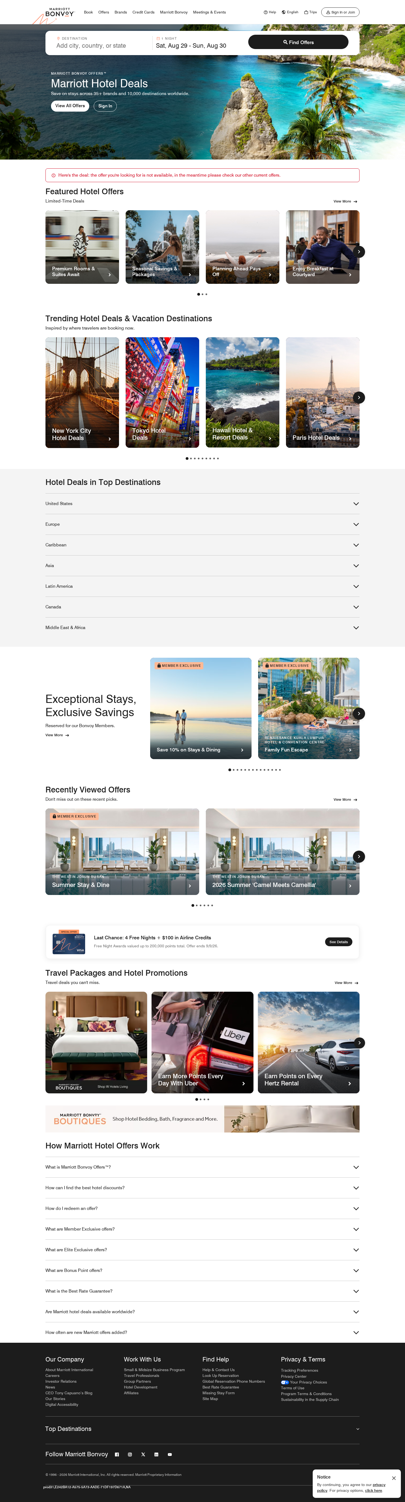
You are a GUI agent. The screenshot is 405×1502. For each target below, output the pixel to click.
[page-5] (202, 458)
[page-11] (268, 770)
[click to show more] (359, 252)
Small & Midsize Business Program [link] (154, 1370)
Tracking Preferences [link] (299, 1370)
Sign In (105, 106)
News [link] (50, 1387)
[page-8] (214, 458)
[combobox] (102, 43)
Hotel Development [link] (140, 1387)
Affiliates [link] (131, 1393)
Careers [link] (52, 1375)
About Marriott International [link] (69, 1370)
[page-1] (198, 294)
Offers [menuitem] (103, 12)
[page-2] (202, 294)
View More (342, 201)
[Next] (359, 1042)
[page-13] (276, 770)
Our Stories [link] (55, 1398)
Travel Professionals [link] (141, 1375)
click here (373, 1490)
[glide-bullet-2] (204, 1099)
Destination (74, 38)
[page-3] (206, 294)
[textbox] (102, 45)
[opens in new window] (96, 1042)
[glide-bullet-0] (197, 1099)
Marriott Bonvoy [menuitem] (174, 12)
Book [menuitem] (88, 12)
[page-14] (280, 770)
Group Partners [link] (137, 1381)
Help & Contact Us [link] (218, 1370)
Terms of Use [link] (292, 1388)
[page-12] (272, 770)
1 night (169, 38)
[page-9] (218, 458)
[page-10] (264, 770)
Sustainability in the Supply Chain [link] (310, 1399)
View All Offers (70, 105)
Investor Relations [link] (61, 1381)
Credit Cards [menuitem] (144, 12)
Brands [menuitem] (121, 12)
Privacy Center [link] (294, 1376)
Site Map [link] (210, 1398)
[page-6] (206, 458)
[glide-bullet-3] (208, 1099)
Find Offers (301, 42)
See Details (339, 942)
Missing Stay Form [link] (218, 1393)
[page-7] (210, 458)
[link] (269, 12)
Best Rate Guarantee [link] (220, 1387)
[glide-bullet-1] (200, 1099)
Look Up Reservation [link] (220, 1375)
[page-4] (198, 458)
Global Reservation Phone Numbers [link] (233, 1381)
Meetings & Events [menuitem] (209, 12)
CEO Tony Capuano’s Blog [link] (68, 1393)
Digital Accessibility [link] (61, 1404)
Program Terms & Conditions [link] (306, 1394)
